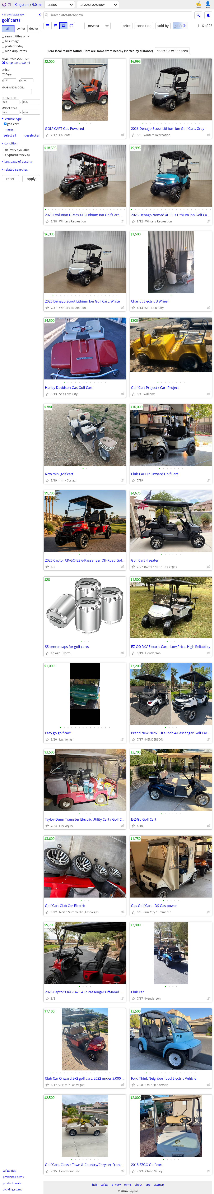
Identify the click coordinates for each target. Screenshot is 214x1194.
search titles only (17, 36)
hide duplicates (16, 51)
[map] (71, 25)
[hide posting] (122, 135)
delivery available (17, 150)
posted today (14, 46)
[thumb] (55, 25)
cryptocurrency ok (17, 155)
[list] (47, 25)
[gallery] (63, 25)
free (8, 75)
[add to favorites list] (47, 135)
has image (12, 41)
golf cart (13, 124)
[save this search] (208, 15)
